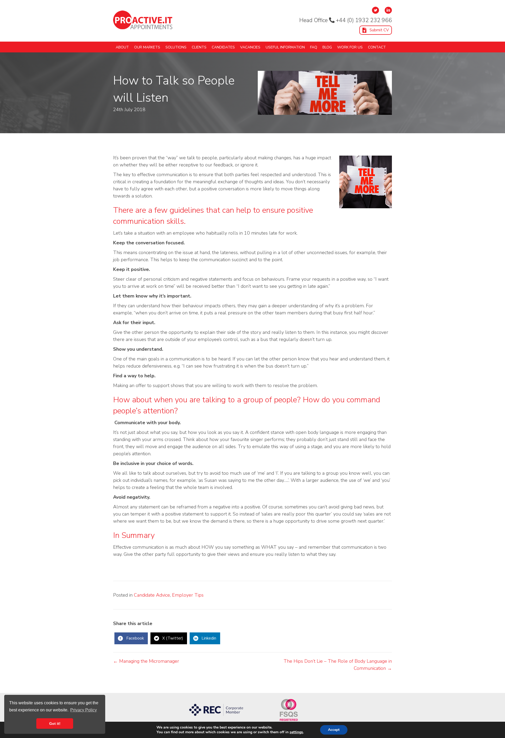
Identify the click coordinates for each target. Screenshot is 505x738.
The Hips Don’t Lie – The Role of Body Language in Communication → (338, 664)
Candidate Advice (152, 595)
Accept (334, 729)
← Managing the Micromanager (146, 661)
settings (296, 732)
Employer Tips (188, 595)
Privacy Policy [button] (83, 710)
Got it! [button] (54, 723)
